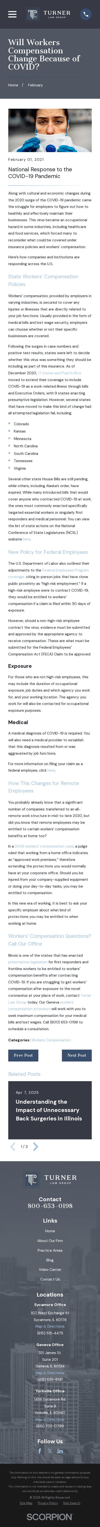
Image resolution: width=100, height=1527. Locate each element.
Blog (50, 1260)
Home (50, 1231)
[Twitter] (49, 1451)
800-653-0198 (50, 1206)
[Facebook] (39, 1451)
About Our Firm (50, 1240)
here (27, 539)
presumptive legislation (28, 962)
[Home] (48, 14)
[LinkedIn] (60, 1451)
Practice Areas (50, 1250)
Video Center (50, 1269)
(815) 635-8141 (50, 1379)
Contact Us (50, 1279)
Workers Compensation (51, 1040)
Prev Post (23, 1055)
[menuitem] (26, 1503)
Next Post (76, 1055)
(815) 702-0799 (50, 1426)
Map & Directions (50, 1326)
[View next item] (35, 1146)
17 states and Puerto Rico (59, 373)
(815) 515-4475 (50, 1333)
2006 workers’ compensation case (44, 846)
